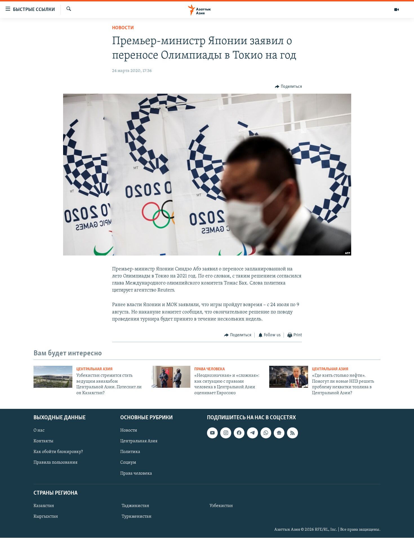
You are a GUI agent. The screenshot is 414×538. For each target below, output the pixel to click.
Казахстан (44, 506)
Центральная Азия (94, 369)
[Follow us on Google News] (279, 432)
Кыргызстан (46, 516)
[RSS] (292, 432)
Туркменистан (137, 516)
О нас (39, 430)
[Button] (288, 86)
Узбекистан (221, 506)
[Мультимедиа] (396, 10)
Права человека (209, 369)
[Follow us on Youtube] (212, 432)
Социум (128, 463)
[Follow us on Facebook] (239, 432)
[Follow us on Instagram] (225, 432)
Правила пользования (55, 463)
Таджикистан (135, 506)
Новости (123, 28)
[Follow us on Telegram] (252, 432)
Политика (130, 452)
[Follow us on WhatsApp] (266, 432)
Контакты (43, 441)
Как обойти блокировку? (58, 452)
